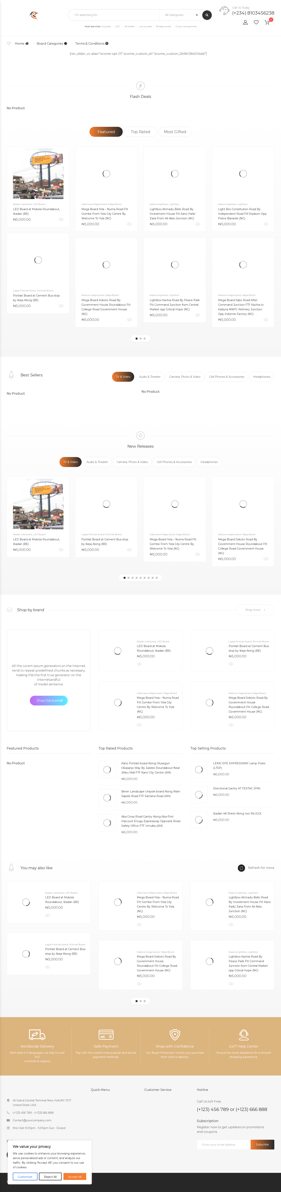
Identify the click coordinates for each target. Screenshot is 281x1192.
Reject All (50, 1177)
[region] (50, 1162)
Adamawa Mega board (94, 204)
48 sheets (129, 26)
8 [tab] (153, 578)
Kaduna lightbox (159, 204)
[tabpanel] (38, 230)
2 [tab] (141, 339)
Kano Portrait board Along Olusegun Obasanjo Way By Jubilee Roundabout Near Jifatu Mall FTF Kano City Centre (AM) (150, 768)
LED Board (39, 204)
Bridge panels (163, 26)
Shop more (253, 610)
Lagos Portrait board (24, 290)
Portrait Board (45, 290)
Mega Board (114, 204)
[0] (269, 23)
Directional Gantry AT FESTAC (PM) (236, 788)
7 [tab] (149, 578)
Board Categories (50, 43)
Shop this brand (49, 700)
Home (19, 43)
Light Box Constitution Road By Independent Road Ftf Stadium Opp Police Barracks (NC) (242, 213)
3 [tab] (145, 339)
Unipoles (106, 26)
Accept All (75, 1177)
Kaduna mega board (92, 295)
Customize (25, 1177)
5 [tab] (141, 578)
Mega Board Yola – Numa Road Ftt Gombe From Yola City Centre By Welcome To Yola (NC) (104, 213)
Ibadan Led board (22, 204)
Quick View (61, 219)
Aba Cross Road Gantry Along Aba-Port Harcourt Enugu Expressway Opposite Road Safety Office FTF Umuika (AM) (150, 821)
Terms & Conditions (89, 43)
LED (117, 26)
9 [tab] (157, 578)
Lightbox (174, 204)
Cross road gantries (186, 26)
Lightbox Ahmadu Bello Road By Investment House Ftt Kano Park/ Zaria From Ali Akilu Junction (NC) (172, 213)
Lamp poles (145, 26)
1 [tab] (137, 339)
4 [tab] (137, 578)
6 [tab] (145, 578)
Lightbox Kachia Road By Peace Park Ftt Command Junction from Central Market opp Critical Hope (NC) (175, 304)
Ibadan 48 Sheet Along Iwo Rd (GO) (237, 813)
